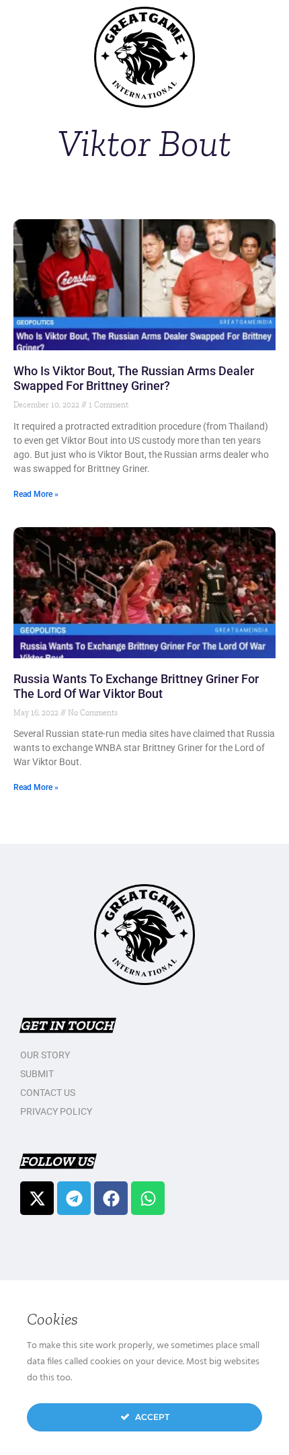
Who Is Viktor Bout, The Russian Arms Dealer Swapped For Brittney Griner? (133, 378)
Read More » (35, 494)
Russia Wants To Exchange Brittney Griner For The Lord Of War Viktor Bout (136, 686)
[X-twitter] (37, 1198)
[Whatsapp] (148, 1198)
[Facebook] (111, 1198)
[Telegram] (74, 1198)
